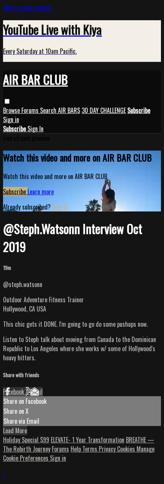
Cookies (127, 448)
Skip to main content (27, 7)
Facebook (14, 391)
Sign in (11, 119)
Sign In (35, 128)
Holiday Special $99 (26, 439)
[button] (7, 101)
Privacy (108, 448)
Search (49, 110)
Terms (90, 448)
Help (76, 448)
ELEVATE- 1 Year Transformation (87, 439)
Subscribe (15, 191)
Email (36, 391)
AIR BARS (69, 110)
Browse (12, 110)
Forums (30, 110)
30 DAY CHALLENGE (104, 110)
